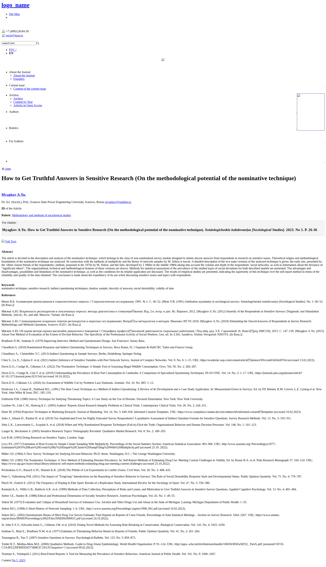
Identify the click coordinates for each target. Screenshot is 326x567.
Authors (14, 111)
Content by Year (23, 102)
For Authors (16, 141)
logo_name (15, 5)
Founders (19, 78)
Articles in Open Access (27, 105)
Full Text (10, 241)
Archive (14, 95)
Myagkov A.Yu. (14, 195)
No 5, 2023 (18, 560)
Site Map (14, 14)
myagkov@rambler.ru (118, 202)
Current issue (17, 85)
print (8, 168)
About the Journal (19, 72)
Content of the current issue (29, 88)
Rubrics (13, 128)
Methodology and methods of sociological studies (41, 215)
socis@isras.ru (14, 35)
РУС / (12, 49)
